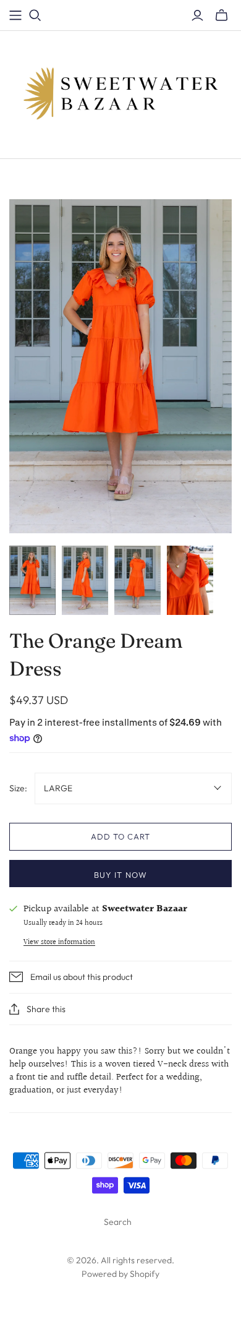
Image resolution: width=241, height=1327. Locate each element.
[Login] (197, 15)
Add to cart (120, 836)
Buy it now (120, 875)
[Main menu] (15, 15)
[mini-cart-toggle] (221, 15)
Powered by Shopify (120, 1273)
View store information (59, 942)
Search (118, 1221)
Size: (18, 788)
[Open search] (35, 15)
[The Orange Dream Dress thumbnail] (32, 581)
